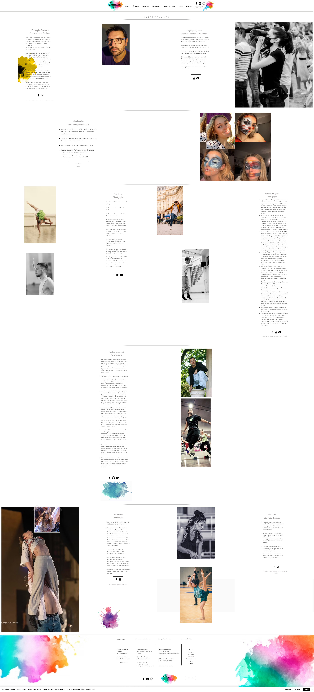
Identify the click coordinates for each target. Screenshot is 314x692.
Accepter (306, 689)
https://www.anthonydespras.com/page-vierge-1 (274, 336)
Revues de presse (191, 659)
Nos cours (191, 654)
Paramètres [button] (288, 689)
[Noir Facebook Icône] (196, 3)
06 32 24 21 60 (143, 662)
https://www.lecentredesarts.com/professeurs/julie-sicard (276, 572)
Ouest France (78, 164)
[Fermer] (312, 689)
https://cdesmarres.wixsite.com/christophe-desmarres (40, 100)
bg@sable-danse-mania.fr (147, 666)
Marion (170, 660)
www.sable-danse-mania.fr (166, 666)
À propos (191, 652)
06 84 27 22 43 (124, 662)
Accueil (191, 649)
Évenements (191, 656)
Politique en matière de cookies (143, 639)
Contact (191, 663)
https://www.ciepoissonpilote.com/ (118, 584)
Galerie (191, 661)
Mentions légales (121, 639)
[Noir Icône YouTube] (197, 78)
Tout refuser (297, 689)
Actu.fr (78, 166)
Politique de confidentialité (88, 689)
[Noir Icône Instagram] (200, 3)
